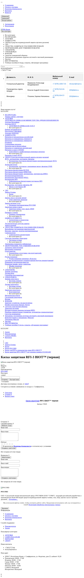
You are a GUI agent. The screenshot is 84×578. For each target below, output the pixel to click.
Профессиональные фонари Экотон (17, 305)
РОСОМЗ (4, 371)
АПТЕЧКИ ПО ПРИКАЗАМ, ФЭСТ (22, 126)
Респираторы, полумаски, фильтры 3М (18, 185)
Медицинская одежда (12, 295)
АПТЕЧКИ (9, 118)
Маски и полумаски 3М (17, 187)
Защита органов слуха (12, 203)
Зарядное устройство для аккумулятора (18, 303)
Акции (7, 332)
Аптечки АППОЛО (12, 133)
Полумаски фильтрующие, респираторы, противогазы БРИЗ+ (26, 174)
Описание (8, 392)
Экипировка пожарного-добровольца (18, 244)
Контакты (8, 11)
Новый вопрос (6, 457)
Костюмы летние (15, 286)
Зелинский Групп (11, 164)
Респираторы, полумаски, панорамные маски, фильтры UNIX (30, 166)
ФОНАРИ (8, 301)
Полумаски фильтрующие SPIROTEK (18, 172)
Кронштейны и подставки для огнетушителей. (25, 253)
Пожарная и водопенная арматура (17, 262)
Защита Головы (10, 192)
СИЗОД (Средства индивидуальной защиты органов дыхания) (27, 157)
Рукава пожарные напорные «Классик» (23, 258)
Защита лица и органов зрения (15, 198)
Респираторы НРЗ (11, 179)
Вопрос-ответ (9, 396)
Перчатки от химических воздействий (18, 148)
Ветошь (7, 299)
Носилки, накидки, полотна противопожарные (21, 231)
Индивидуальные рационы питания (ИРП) (20, 310)
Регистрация (9, 26)
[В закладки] (1, 364)
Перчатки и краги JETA (13, 155)
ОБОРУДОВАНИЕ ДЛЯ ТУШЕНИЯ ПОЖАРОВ (22, 246)
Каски (11, 194)
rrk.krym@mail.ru (75, 84)
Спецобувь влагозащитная (14, 275)
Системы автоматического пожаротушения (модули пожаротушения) (29, 260)
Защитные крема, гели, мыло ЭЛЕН (21, 209)
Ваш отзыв (4, 431)
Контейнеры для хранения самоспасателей (20, 229)
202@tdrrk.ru (74, 96)
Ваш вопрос (5, 467)
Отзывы (8, 394)
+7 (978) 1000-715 (59, 84)
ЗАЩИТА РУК (10, 135)
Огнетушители (10, 251)
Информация (5, 510)
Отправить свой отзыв (8, 448)
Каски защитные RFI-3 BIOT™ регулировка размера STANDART (28, 352)
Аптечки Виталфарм (12, 122)
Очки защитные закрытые (18, 199)
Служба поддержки (7, 523)
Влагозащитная (14, 292)
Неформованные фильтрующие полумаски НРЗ (25, 181)
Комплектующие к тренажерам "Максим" (19, 318)
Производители (10, 334)
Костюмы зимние (15, 281)
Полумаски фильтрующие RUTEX (17, 170)
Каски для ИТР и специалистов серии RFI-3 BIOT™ (23, 350)
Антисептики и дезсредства (18, 220)
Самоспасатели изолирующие (19, 235)
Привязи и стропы (11, 212)
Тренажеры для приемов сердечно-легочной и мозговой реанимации (29, 316)
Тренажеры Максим (12, 319)
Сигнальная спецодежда (13, 297)
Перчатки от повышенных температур (18, 139)
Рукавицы (8, 142)
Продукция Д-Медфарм (13, 131)
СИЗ (6, 190)
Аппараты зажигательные (14, 247)
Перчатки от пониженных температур (18, 140)
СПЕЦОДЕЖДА (11, 277)
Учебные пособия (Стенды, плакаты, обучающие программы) (26, 325)
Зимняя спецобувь (11, 271)
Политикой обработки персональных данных (44, 505)
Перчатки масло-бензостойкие (15, 146)
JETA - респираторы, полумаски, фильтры (19, 159)
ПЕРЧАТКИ (9, 539)
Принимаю (5, 508)
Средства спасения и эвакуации (16, 238)
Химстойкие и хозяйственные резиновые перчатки (27, 152)
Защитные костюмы (12, 308)
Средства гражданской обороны (16, 306)
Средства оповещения (12, 314)
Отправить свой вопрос (9, 478)
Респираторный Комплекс (14, 176)
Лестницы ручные (15, 240)
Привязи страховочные (17, 214)
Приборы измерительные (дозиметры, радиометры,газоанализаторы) (29, 312)
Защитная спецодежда (12, 290)
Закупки (8, 321)
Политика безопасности (13, 9)
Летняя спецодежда (12, 284)
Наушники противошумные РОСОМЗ (22, 205)
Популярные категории (9, 532)
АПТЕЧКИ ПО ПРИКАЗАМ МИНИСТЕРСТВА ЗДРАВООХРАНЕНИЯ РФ (32, 120)
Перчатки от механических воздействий (19, 137)
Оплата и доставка (11, 7)
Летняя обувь (9, 273)
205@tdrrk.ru (74, 90)
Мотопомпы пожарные (13, 249)
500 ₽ (27, 384)
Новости (8, 12)
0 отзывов (5, 381)
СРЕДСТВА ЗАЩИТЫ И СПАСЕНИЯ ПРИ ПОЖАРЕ (24, 227)
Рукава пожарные (11, 257)
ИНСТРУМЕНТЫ (11, 323)
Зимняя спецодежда (12, 279)
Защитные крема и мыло (13, 207)
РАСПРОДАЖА (10, 115)
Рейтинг (4, 442)
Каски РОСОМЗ (10, 348)
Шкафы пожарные (15, 266)
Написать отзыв (6, 425)
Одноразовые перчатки (13, 144)
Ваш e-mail (4, 463)
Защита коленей (10, 225)
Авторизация (9, 24)
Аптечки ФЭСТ (10, 124)
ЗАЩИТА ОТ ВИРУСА (13, 218)
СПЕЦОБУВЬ (10, 270)
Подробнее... (13, 499)
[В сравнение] (4, 364)
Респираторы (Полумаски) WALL (16, 177)
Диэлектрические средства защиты (17, 223)
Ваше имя (4, 427)
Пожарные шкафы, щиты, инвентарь (18, 264)
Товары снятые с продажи (14, 117)
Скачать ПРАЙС (10, 336)
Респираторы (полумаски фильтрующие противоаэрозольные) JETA (33, 161)
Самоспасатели (10, 233)
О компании (9, 5)
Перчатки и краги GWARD (14, 150)
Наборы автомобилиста (13, 129)
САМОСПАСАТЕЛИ (12, 537)
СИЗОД (7, 541)
